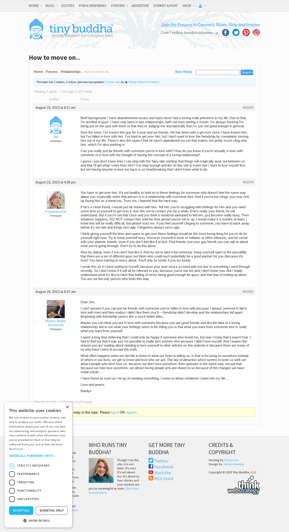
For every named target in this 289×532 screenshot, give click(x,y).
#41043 (248, 107)
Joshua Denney (233, 464)
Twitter (161, 461)
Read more (16, 449)
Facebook (163, 467)
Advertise (140, 6)
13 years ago (112, 82)
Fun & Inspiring (93, 6)
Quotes (67, 6)
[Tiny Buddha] (71, 38)
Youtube (162, 473)
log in (115, 412)
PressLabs (231, 460)
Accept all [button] (21, 510)
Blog (50, 6)
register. (132, 412)
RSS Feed (163, 478)
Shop (186, 6)
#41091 (248, 292)
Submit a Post (166, 6)
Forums (118, 6)
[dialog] (38, 464)
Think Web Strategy (234, 484)
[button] (38, 455)
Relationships (71, 72)
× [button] (67, 407)
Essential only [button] (52, 510)
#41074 (248, 182)
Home (34, 6)
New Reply (183, 72)
